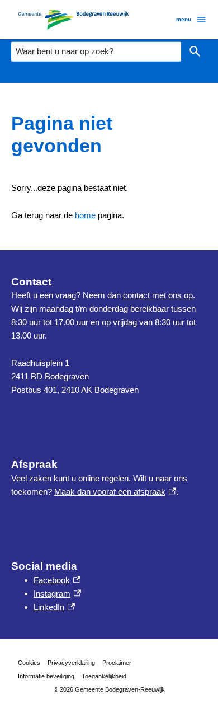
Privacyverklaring (71, 662)
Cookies (29, 662)
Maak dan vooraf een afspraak (115, 491)
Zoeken (195, 52)
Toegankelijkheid (104, 676)
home (85, 215)
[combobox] (96, 51)
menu (183, 19)
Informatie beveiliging (46, 676)
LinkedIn (54, 607)
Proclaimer (116, 662)
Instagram (57, 593)
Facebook (57, 580)
